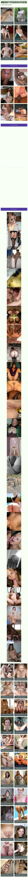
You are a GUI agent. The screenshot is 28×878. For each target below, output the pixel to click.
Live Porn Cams (14, 65)
